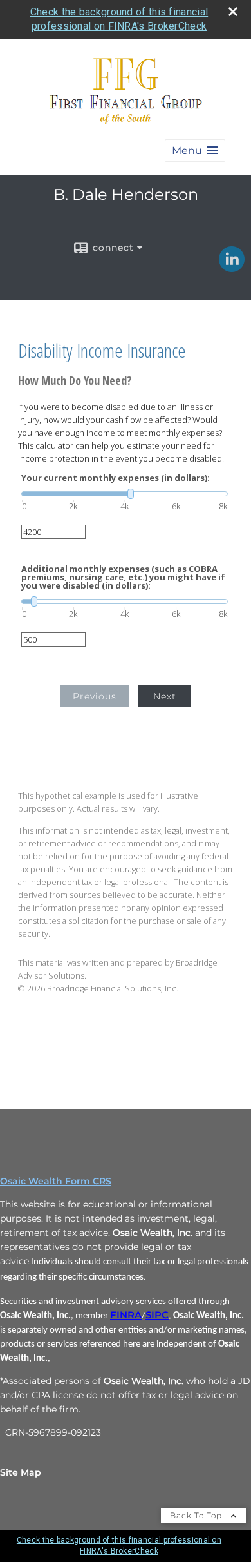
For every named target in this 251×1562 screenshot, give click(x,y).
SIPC (157, 1315)
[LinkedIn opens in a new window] (232, 267)
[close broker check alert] (233, 11)
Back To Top (197, 1515)
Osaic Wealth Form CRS (55, 1181)
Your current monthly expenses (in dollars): (115, 478)
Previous (94, 696)
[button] (195, 150)
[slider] (124, 493)
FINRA (126, 1315)
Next (164, 696)
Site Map (20, 1472)
